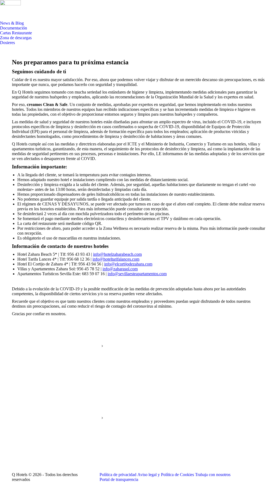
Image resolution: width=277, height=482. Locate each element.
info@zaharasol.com (120, 269)
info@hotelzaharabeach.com (117, 254)
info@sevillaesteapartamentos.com (137, 273)
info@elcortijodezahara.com (128, 264)
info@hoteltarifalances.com (116, 259)
